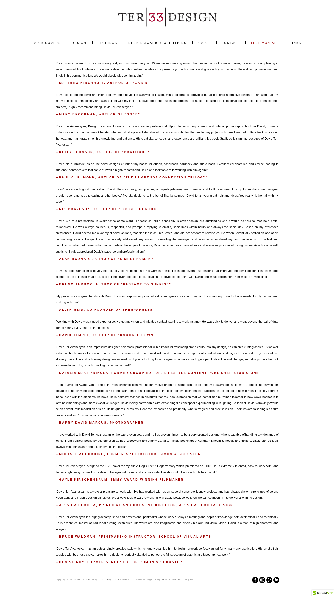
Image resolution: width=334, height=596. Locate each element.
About (204, 42)
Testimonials (265, 42)
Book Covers (47, 42)
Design (79, 42)
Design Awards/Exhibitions (157, 42)
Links (295, 42)
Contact (231, 42)
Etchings (107, 42)
